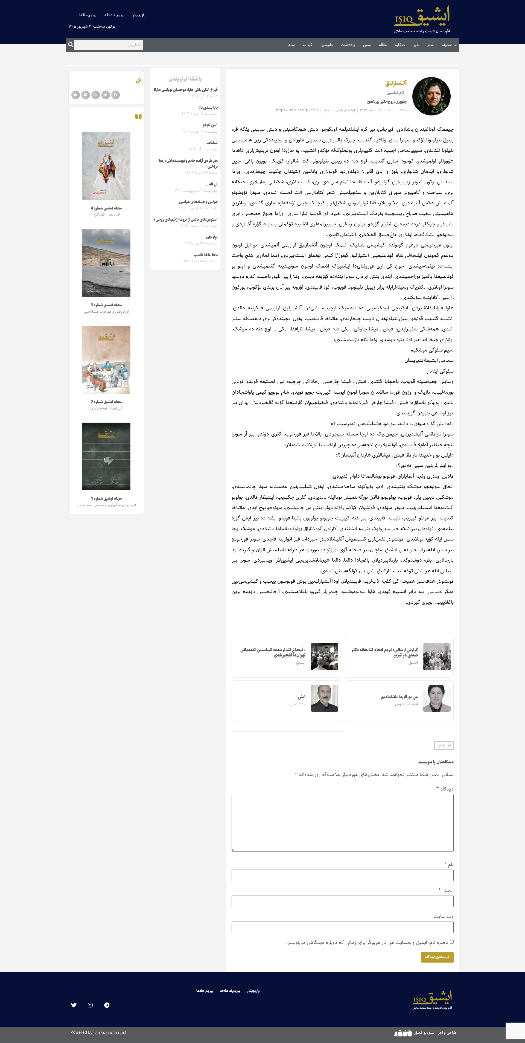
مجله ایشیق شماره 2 (106, 402)
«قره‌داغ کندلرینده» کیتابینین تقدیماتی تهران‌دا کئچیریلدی (272, 653)
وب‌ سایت (444, 916)
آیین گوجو (210, 125)
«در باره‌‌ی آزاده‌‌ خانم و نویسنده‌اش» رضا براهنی (188, 164)
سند (291, 45)
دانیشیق (326, 45)
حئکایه (400, 45)
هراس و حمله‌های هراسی (198, 202)
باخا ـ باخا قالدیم (206, 255)
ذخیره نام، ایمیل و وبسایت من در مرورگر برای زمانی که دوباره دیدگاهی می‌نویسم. (367, 942)
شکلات (212, 143)
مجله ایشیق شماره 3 (106, 305)
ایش (301, 697)
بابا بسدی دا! (208, 108)
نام (449, 864)
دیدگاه (445, 789)
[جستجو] (70, 45)
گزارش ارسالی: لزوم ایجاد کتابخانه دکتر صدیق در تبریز (384, 653)
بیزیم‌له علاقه (114, 15)
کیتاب (307, 45)
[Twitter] (73, 1005)
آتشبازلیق (396, 83)
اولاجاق (212, 237)
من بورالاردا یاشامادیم (399, 697)
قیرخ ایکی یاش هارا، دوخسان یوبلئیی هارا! (186, 90)
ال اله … (211, 184)
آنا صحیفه (449, 45)
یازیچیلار (139, 15)
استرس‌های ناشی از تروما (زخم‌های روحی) (186, 220)
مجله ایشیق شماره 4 (106, 208)
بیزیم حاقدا (88, 15)
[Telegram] (106, 1005)
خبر (416, 45)
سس (367, 45)
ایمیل (446, 890)
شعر (430, 45)
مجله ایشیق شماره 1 (106, 499)
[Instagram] (90, 1005)
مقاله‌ (383, 45)
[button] (444, 745)
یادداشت (348, 45)
